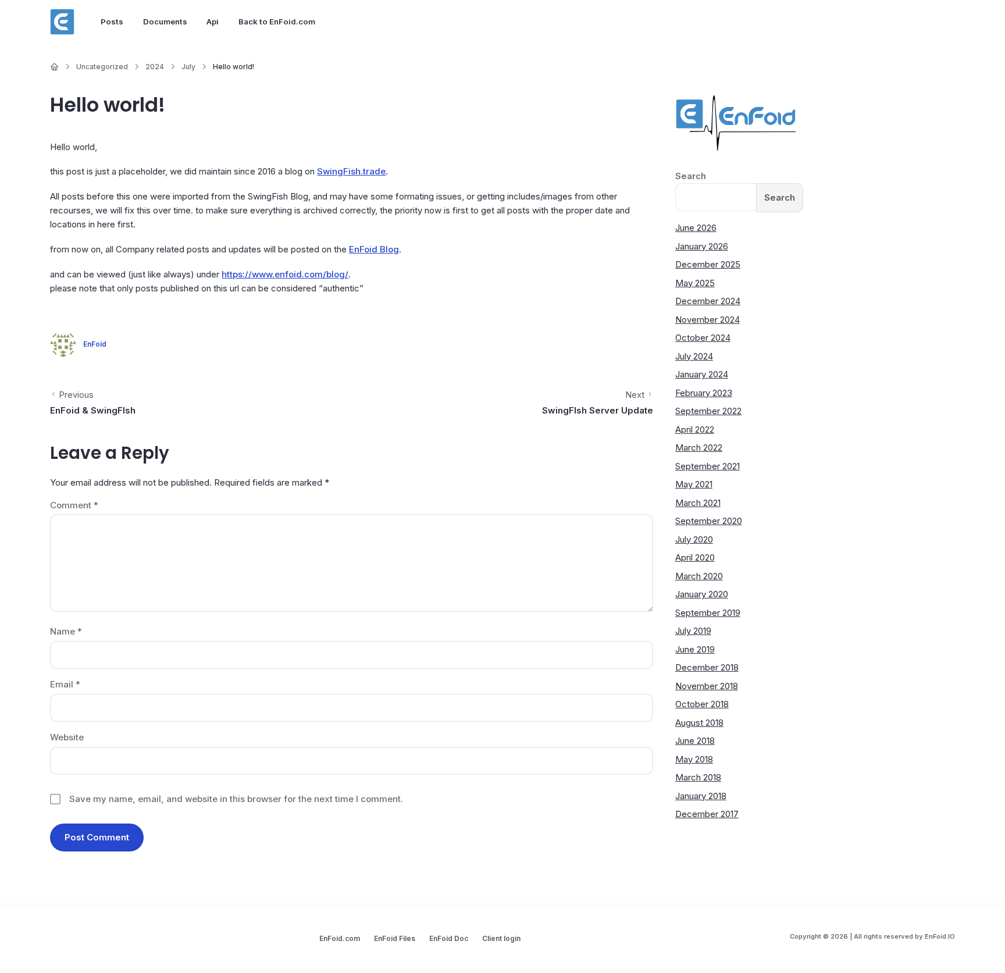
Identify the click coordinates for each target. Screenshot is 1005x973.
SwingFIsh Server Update (597, 410)
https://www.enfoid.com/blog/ (285, 274)
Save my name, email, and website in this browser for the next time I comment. (236, 798)
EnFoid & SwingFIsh (93, 410)
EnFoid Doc (448, 938)
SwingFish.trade (351, 171)
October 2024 (702, 337)
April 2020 (695, 557)
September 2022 (708, 410)
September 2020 (708, 520)
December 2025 (707, 264)
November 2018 (706, 686)
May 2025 (695, 282)
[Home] (54, 66)
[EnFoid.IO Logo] (62, 22)
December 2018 (707, 667)
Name (66, 631)
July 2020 (694, 539)
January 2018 (700, 795)
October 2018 (702, 704)
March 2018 (698, 777)
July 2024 (694, 356)
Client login (501, 938)
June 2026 (696, 227)
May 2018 (694, 759)
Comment (74, 505)
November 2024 (707, 319)
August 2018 (699, 722)
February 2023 (703, 392)
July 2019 (693, 630)
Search (690, 175)
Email (65, 684)
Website (67, 737)
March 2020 (699, 576)
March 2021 (698, 502)
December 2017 (707, 813)
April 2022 (694, 429)
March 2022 (698, 447)
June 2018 (695, 740)
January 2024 (701, 374)
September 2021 (707, 466)
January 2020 (701, 594)
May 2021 (693, 484)
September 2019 (707, 612)
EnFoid (94, 344)
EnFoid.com (339, 938)
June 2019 (695, 649)
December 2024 (707, 300)
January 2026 (701, 246)
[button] (978, 946)
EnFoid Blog (374, 249)
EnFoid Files (394, 938)
